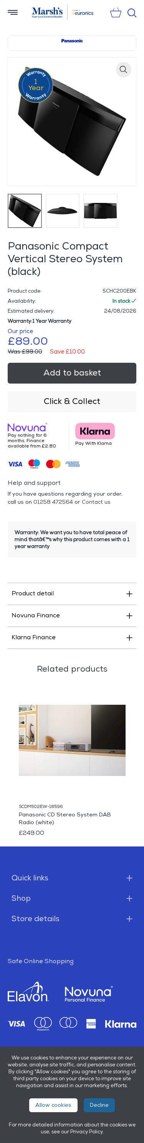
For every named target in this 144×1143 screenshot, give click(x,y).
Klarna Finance (34, 637)
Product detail (33, 593)
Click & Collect (72, 401)
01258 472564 (53, 502)
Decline (99, 1105)
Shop (21, 898)
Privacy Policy (86, 1132)
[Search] (131, 12)
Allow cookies (53, 1105)
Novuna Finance (36, 615)
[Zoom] (123, 69)
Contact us (96, 502)
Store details (36, 919)
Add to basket (72, 373)
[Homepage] (47, 12)
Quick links (30, 878)
